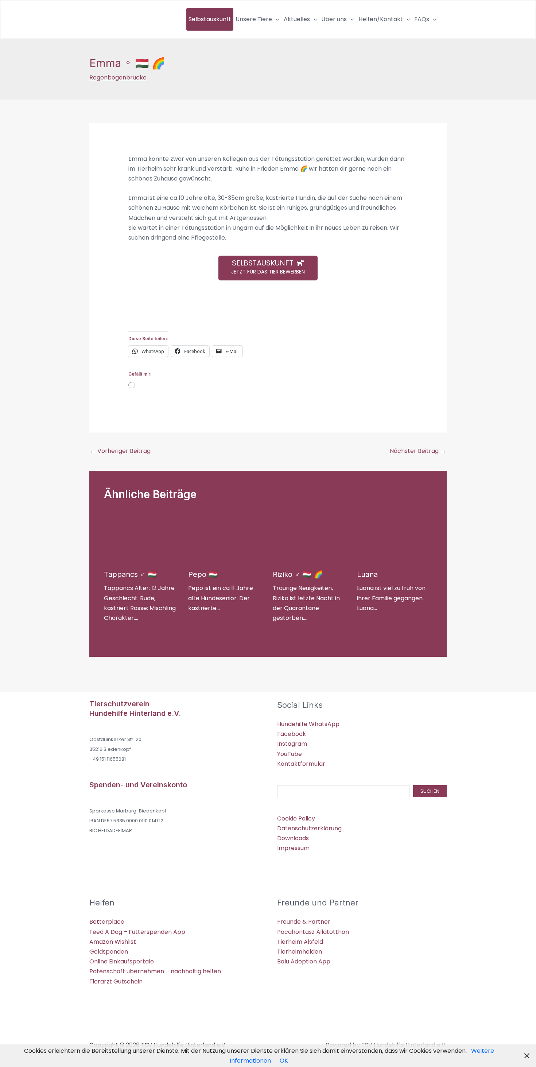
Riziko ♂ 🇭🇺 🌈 (298, 574)
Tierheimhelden (299, 951)
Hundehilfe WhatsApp (308, 724)
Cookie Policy (296, 818)
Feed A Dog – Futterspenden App (137, 932)
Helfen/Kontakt (380, 19)
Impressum (293, 848)
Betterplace (106, 921)
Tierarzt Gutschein (116, 981)
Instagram (292, 744)
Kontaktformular (301, 764)
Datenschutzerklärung (309, 828)
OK (284, 1060)
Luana (367, 574)
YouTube (289, 754)
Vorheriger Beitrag (120, 451)
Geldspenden (108, 951)
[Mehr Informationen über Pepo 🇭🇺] (215, 537)
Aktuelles (297, 19)
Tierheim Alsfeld (300, 942)
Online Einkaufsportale (121, 961)
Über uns (334, 19)
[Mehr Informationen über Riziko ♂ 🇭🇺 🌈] (300, 537)
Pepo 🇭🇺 (203, 574)
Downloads (293, 838)
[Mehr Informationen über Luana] (384, 537)
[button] (275, 19)
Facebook (291, 734)
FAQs (421, 19)
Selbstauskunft (210, 19)
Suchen (429, 791)
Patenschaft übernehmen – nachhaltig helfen (155, 971)
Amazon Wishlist (112, 942)
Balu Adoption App (303, 961)
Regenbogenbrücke (118, 77)
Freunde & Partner (303, 921)
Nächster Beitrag (418, 451)
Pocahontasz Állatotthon (313, 932)
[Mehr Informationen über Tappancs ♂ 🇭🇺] (131, 537)
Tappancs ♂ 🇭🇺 (130, 574)
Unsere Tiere (254, 19)
